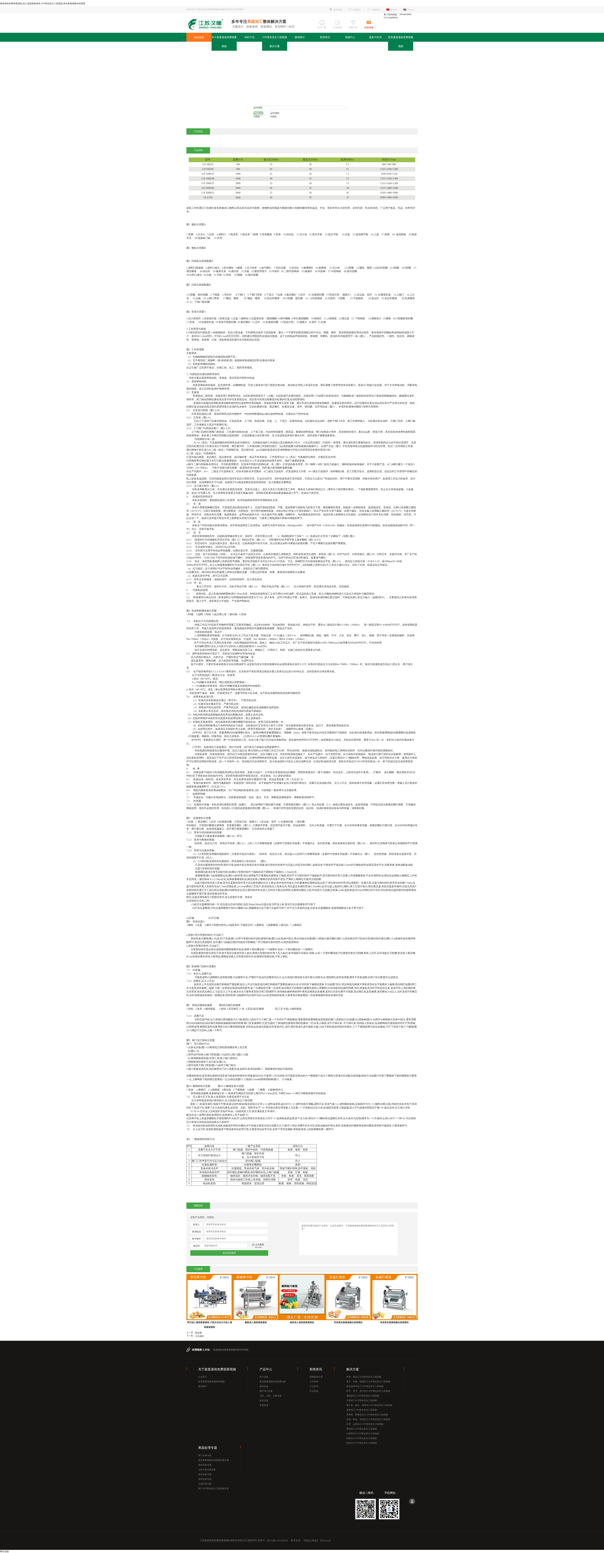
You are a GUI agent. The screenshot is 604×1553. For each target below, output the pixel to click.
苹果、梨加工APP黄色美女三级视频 (363, 1377)
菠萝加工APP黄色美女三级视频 (361, 1410)
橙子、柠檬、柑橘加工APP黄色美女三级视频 (368, 1381)
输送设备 (264, 1400)
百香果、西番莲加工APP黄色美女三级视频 (367, 1414)
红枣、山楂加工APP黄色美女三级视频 (364, 1424)
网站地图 (338, 10)
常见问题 (314, 1391)
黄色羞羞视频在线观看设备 (273, 1381)
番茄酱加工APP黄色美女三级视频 (362, 1396)
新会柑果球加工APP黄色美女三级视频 (364, 1386)
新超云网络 (311, 1540)
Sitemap (325, 1540)
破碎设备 (264, 1386)
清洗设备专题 (204, 1479)
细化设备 (316, 78)
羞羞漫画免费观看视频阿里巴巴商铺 (230, 1350)
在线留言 (357, 10)
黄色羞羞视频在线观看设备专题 (213, 1460)
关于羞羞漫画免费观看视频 (224, 42)
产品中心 (301, 78)
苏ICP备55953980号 (277, 1540)
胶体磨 (198, 1333)
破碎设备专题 (204, 1465)
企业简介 (202, 1377)
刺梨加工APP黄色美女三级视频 (361, 1438)
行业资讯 (314, 1386)
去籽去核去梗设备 (207, 1469)
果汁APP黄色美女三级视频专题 (213, 1488)
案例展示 (300, 37)
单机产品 (249, 37)
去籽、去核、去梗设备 (271, 1396)
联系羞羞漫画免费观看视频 (400, 42)
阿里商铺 (368, 27)
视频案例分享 (316, 1377)
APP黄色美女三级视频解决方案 (274, 42)
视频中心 (350, 37)
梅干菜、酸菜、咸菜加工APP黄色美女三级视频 (369, 1405)
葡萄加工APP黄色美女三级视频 (361, 1429)
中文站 (394, 10)
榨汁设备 (264, 1377)
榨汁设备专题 (204, 1455)
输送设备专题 (204, 1474)
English (411, 10)
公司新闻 (314, 1381)
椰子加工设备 (266, 1391)
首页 (288, 78)
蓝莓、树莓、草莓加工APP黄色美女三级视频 (368, 1419)
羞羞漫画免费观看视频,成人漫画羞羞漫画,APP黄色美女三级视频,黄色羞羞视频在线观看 (42, 3)
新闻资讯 (325, 37)
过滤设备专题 (204, 1484)
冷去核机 (199, 1336)
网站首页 (199, 37)
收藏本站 (376, 10)
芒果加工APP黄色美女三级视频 (361, 1400)
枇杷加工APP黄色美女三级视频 (361, 1443)
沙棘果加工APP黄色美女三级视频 (362, 1433)
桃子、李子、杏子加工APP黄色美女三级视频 (368, 1391)
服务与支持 (375, 37)
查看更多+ (265, 1405)
